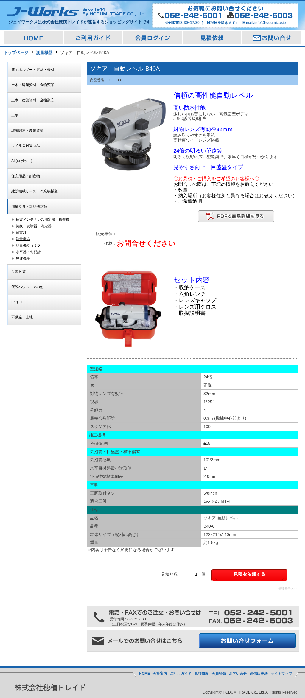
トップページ (16, 52)
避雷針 (21, 233)
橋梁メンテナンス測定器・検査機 (42, 219)
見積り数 (169, 574)
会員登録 (219, 673)
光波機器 (23, 258)
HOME (144, 673)
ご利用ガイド (181, 673)
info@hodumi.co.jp (270, 23)
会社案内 (160, 673)
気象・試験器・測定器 (34, 226)
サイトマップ (281, 673)
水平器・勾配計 (28, 252)
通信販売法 (259, 673)
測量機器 (44, 52)
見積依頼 (201, 673)
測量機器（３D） (29, 245)
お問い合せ (238, 673)
